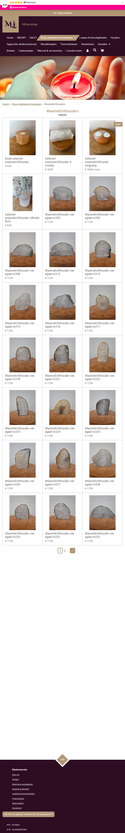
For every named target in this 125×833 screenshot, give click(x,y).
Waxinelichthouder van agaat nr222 (99, 377)
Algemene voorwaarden (22, 784)
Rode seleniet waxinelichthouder (17, 160)
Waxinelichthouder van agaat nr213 (99, 272)
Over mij (15, 775)
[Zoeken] (94, 50)
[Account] (87, 51)
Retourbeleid (17, 803)
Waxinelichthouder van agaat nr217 (99, 324)
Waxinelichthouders (54, 104)
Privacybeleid (18, 799)
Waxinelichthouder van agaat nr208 (19, 272)
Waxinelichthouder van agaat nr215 (19, 324)
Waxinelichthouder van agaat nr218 (19, 377)
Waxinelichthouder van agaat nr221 (59, 377)
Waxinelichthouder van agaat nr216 (59, 324)
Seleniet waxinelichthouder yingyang (97, 162)
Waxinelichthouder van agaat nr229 (19, 535)
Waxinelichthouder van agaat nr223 (19, 430)
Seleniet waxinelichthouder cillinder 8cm (22, 218)
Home (5, 104)
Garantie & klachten (20, 789)
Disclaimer (17, 808)
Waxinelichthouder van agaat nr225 (99, 430)
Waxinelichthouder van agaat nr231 (59, 535)
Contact (15, 779)
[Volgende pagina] (72, 550)
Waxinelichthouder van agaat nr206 (99, 216)
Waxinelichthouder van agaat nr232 (99, 535)
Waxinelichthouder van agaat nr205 (59, 216)
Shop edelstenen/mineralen (26, 104)
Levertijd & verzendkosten (23, 794)
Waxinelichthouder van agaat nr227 (59, 482)
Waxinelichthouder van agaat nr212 (59, 272)
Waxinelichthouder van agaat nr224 (59, 430)
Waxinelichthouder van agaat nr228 (99, 482)
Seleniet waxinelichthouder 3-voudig (58, 162)
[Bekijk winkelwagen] (102, 51)
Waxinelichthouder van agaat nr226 (19, 482)
